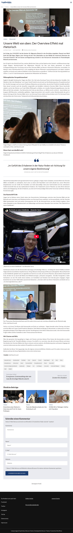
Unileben (5, 39)
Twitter (3, 506)
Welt (5, 369)
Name (7, 441)
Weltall (10, 369)
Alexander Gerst (7, 360)
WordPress (59, 531)
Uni (33, 366)
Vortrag (63, 366)
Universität (46, 366)
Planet (45, 363)
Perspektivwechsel (38, 363)
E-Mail (7, 450)
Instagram (4, 510)
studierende (21, 366)
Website (7, 459)
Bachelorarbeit (16, 360)
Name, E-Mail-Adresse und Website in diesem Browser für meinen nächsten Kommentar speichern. (34, 468)
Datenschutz (4, 518)
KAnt (57, 360)
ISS (52, 360)
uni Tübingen (39, 366)
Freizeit (39, 360)
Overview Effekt (29, 363)
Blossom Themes (45, 531)
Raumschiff (51, 363)
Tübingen (28, 366)
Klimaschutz (15, 363)
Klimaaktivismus (7, 363)
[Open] (71, 2)
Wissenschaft (12, 39)
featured (34, 360)
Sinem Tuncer (8, 50)
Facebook (4, 502)
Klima (61, 360)
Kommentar (8, 425)
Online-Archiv (29, 498)
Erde (29, 360)
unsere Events (56, 498)
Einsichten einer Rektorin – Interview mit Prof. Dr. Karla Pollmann (12, 409)
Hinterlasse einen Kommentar (29, 50)
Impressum (4, 522)
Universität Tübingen (55, 366)
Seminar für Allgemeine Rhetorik (10, 366)
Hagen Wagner (47, 360)
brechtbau (23, 360)
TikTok (3, 514)
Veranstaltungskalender (32, 505)
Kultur (22, 363)
